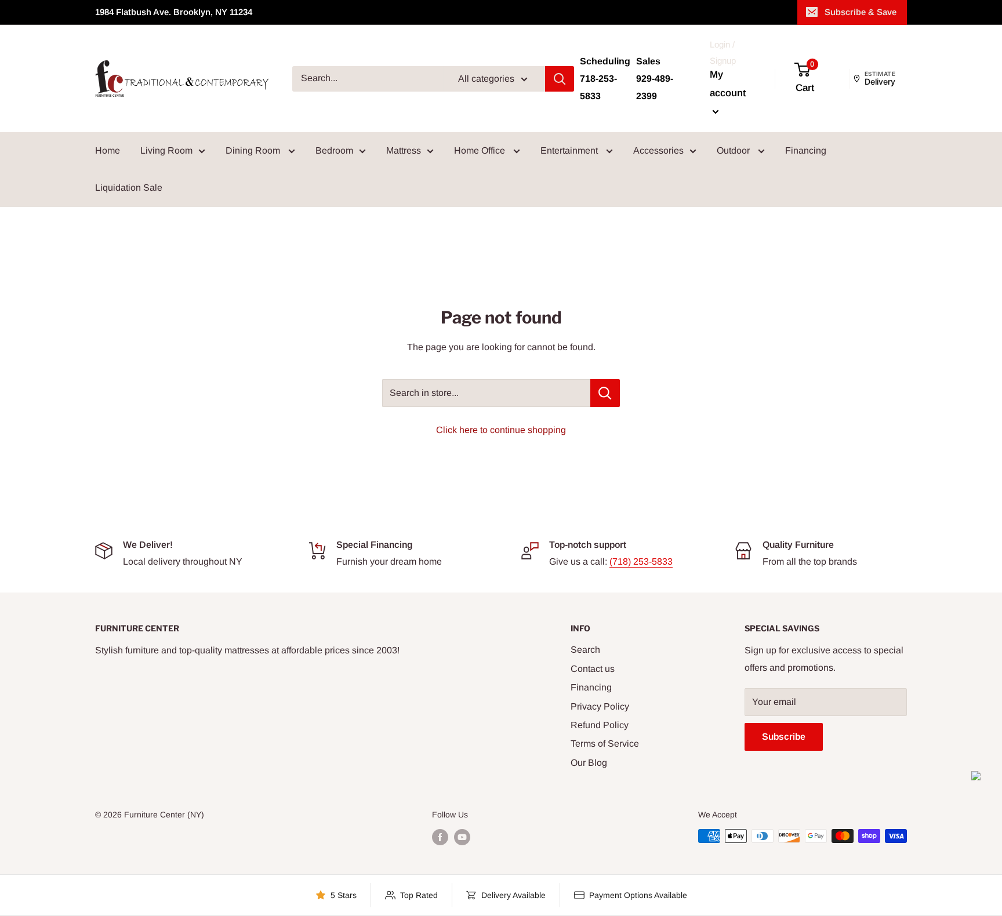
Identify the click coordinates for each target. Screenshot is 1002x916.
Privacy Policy (600, 706)
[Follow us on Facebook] (440, 837)
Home (107, 150)
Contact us (593, 669)
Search (585, 650)
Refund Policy (600, 725)
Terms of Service (605, 743)
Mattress (403, 150)
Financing (805, 150)
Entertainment (570, 150)
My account (728, 84)
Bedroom (334, 150)
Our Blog (589, 763)
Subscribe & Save (860, 12)
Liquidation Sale (128, 187)
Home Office (480, 150)
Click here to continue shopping (501, 430)
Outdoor (734, 150)
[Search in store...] (605, 393)
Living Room (166, 150)
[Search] (559, 79)
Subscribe (783, 736)
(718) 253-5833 (641, 561)
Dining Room (254, 150)
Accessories (658, 150)
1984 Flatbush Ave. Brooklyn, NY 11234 (173, 12)
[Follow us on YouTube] (462, 837)
